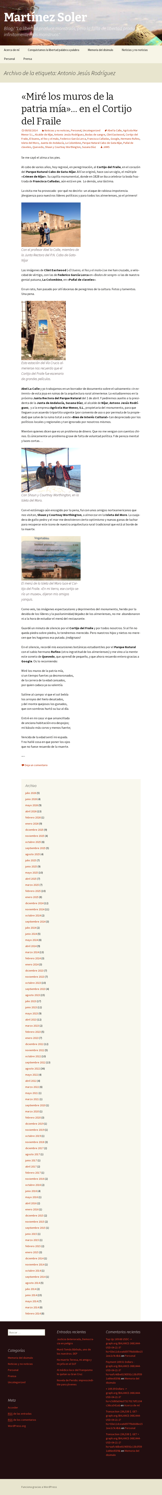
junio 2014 (31, 1295)
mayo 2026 (31, 805)
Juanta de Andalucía (52, 143)
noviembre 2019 (34, 1130)
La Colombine (73, 143)
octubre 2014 (33, 1270)
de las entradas (20, 1413)
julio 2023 (30, 1001)
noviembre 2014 (34, 1264)
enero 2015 (32, 1252)
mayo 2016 (31, 1197)
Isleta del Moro (30, 143)
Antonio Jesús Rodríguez (69, 134)
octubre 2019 (33, 1136)
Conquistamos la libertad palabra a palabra (53, 50)
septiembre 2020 (35, 1105)
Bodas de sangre (95, 134)
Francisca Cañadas (98, 138)
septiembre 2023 (35, 989)
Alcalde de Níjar (44, 134)
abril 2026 (31, 811)
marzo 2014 (32, 1307)
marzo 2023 (32, 1025)
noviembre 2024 (34, 909)
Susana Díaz (89, 147)
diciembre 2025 (34, 829)
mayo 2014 (31, 1301)
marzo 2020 (32, 1111)
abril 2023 (31, 1019)
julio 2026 (30, 793)
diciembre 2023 (34, 970)
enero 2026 (32, 823)
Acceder (13, 1407)
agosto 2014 (32, 1283)
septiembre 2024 (35, 921)
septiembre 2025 (35, 848)
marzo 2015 (32, 1240)
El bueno (34, 138)
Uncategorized (91, 130)
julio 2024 (30, 927)
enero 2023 (32, 1038)
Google (115, 138)
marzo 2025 (32, 885)
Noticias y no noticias (135, 50)
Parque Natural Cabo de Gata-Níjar (102, 143)
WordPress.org (17, 1426)
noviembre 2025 (34, 836)
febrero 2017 (33, 1172)
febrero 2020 (33, 1117)
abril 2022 (31, 1081)
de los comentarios (22, 1420)
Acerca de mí (11, 50)
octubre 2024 (33, 915)
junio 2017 (31, 1160)
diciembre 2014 (34, 1258)
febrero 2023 (33, 1032)
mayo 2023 (31, 1013)
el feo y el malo (50, 138)
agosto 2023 (32, 995)
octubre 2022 (33, 1056)
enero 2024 (32, 964)
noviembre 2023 (34, 976)
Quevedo (38, 147)
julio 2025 (30, 860)
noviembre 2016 (34, 1179)
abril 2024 (31, 946)
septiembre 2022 (35, 1062)
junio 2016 (31, 1191)
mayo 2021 (31, 1093)
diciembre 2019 (34, 1123)
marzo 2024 (32, 952)
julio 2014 (30, 1289)
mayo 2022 (31, 1074)
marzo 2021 (32, 1099)
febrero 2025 (33, 891)
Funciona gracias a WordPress (39, 1487)
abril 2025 (31, 878)
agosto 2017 (32, 1154)
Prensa (27, 59)
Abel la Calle (114, 130)
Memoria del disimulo (100, 50)
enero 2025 (32, 897)
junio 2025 (31, 866)
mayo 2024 (31, 940)
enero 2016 (32, 1209)
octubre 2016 (33, 1185)
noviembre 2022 (34, 1050)
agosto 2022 (32, 1068)
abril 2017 (31, 1166)
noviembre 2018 (34, 1142)
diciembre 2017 (34, 1148)
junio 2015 (31, 1234)
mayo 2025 (31, 872)
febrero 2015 (33, 1246)
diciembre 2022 (34, 1044)
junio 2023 (31, 1007)
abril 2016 (31, 1203)
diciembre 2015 (34, 1215)
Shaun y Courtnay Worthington (63, 147)
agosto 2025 (32, 854)
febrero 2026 (33, 817)
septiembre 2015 (35, 1228)
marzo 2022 (32, 1087)
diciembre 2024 (34, 903)
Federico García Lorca (73, 138)
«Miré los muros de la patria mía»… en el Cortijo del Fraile (76, 109)
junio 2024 (31, 934)
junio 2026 (31, 799)
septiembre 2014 (35, 1276)
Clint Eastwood (115, 134)
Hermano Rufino (130, 138)
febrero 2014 (33, 1313)
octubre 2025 (33, 842)
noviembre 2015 (34, 1221)
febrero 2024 (33, 958)
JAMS (106, 147)
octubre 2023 (33, 983)
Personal (9, 59)
